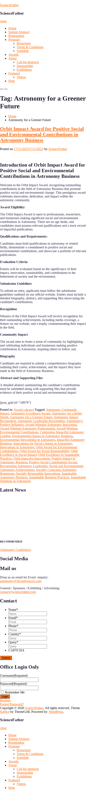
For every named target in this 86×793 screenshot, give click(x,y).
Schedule (23, 51)
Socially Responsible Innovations (38, 473)
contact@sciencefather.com (18, 592)
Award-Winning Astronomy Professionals (27, 428)
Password (13, 683)
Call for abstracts (28, 62)
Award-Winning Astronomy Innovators (51, 424)
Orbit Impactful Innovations (31, 458)
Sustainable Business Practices (49, 477)
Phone (13, 626)
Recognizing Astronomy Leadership (24, 466)
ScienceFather (9, 5)
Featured (14, 73)
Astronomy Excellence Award (30, 413)
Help (11, 81)
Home (12, 28)
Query (13, 642)
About (12, 58)
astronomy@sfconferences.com (20, 581)
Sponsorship (25, 66)
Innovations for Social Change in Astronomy (42, 443)
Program (14, 39)
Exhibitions (24, 69)
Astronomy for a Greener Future (31, 417)
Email (13, 618)
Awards (13, 54)
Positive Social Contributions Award (53, 462)
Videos (21, 77)
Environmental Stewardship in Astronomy (27, 439)
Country (14, 634)
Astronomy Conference (15, 549)
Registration (16, 36)
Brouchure (24, 43)
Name (13, 609)
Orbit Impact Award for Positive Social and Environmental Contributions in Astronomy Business (42, 134)
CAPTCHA (16, 650)
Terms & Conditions (30, 47)
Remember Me (15, 692)
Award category (24, 409)
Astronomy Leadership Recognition (41, 421)
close (3, 21)
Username (14, 675)
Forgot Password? (12, 704)
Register (5, 700)
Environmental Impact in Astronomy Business (42, 436)
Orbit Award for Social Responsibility (44, 451)
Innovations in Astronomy (17, 447)
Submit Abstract (18, 32)
